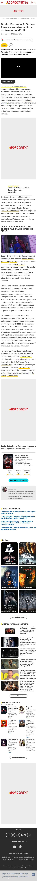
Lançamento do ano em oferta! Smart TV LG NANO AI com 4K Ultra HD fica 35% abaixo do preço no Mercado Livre (27, 630)
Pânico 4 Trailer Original (9, 563)
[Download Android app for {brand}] (21, 846)
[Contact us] (29, 835)
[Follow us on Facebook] (8, 835)
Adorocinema (27, 470)
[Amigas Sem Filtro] (22, 710)
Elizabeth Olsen (17, 362)
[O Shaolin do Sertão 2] (4, 723)
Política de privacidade (14, 868)
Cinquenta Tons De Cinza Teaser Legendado (9, 611)
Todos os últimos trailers (18, 617)
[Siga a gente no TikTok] (23, 835)
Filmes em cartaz (10, 18)
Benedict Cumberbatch (10, 211)
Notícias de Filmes (19, 18)
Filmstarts (15, 857)
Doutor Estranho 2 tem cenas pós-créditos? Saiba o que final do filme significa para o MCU (18, 517)
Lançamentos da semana (18, 757)
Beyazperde (7, 859)
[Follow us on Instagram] (18, 835)
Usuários (18, 470)
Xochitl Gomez (24, 367)
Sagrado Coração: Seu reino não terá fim (30, 722)
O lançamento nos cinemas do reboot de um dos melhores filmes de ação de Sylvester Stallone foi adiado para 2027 (28, 663)
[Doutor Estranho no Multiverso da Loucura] (8, 461)
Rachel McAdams (23, 359)
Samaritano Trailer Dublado (9, 587)
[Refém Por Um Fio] (22, 742)
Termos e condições (27, 866)
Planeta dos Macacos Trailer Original (27, 563)
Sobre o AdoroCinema (9, 866)
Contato (18, 866)
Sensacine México (24, 859)
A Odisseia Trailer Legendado (27, 611)
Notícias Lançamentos (30, 18)
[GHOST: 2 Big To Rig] (4, 742)
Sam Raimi (24, 462)
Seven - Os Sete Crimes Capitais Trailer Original (27, 587)
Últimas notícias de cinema (18, 696)
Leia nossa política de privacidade (11, 878)
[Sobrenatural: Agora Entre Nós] (4, 710)
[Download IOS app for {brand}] (15, 846)
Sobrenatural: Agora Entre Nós (13, 707)
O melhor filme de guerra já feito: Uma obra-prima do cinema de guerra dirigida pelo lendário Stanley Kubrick (28, 652)
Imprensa (10, 470)
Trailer (9, 718)
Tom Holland (19, 264)
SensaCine (27, 857)
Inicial (3, 18)
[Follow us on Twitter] (13, 835)
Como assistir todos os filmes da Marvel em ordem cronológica (18, 190)
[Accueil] (17, 2)
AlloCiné (4, 857)
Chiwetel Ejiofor (26, 356)
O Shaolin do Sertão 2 (12, 721)
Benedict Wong (7, 365)
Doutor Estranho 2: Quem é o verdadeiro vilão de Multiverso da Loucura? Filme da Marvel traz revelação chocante (17, 522)
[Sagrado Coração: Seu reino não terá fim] (22, 723)
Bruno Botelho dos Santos (15, 488)
